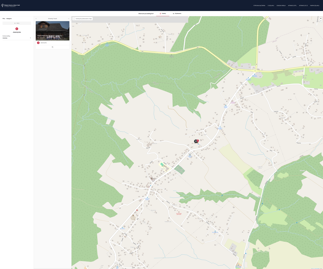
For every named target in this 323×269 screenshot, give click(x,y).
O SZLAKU (271, 5)
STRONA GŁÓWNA (259, 5)
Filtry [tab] (4, 18)
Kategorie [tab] (9, 18)
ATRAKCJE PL (292, 5)
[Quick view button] (52, 47)
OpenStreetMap (317, 268)
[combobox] (17, 38)
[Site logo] (10, 5)
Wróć (18, 23)
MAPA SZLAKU (314, 5)
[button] (197, 142)
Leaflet (312, 268)
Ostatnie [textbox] (5, 38)
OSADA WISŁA (281, 5)
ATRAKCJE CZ (303, 5)
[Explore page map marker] (196, 141)
